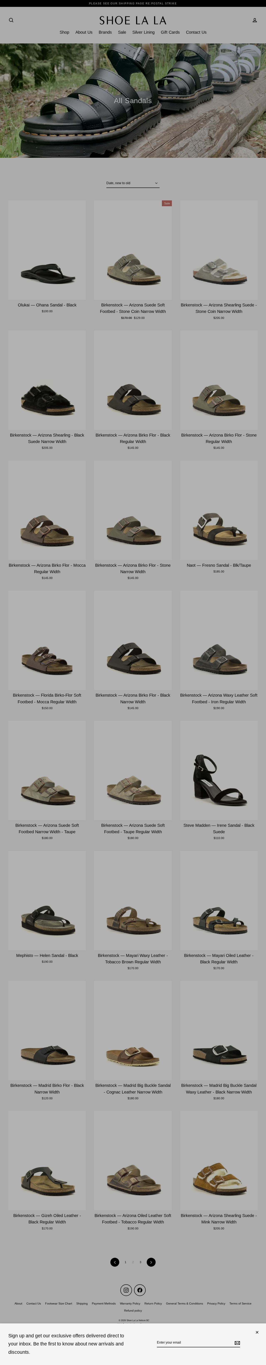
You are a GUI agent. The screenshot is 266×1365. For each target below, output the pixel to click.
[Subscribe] (236, 1342)
